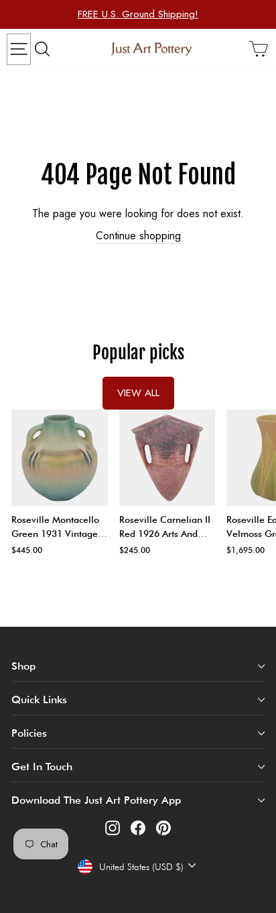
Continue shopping (138, 236)
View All (138, 392)
